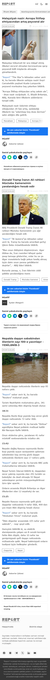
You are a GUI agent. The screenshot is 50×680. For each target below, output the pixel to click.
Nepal (20, 550)
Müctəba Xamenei (30, 279)
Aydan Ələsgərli (16, 303)
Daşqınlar (8, 550)
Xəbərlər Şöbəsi (16, 144)
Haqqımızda (7, 627)
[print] (31, 157)
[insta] (10, 653)
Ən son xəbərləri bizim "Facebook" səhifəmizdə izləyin (23, 131)
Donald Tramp (10, 279)
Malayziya (22, 121)
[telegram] (15, 157)
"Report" (6, 239)
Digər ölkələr (8, 26)
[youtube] (35, 653)
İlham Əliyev (9, 12)
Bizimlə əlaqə (35, 627)
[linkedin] (26, 157)
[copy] (36, 157)
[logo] (8, 4)
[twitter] (20, 157)
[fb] (4, 157)
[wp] (9, 157)
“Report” (6, 77)
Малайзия (8, 121)
